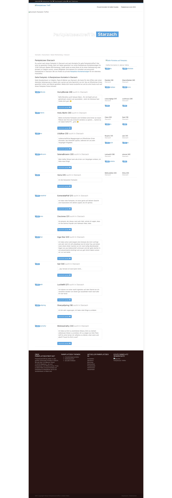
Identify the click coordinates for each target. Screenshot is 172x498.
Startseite (38, 55)
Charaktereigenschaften (72, 357)
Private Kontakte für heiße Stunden (107, 7)
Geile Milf (37, 1)
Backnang (90, 362)
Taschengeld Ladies (60, 1)
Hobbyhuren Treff (47, 1)
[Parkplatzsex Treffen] (43, 7)
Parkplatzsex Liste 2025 (128, 7)
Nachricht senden (63, 107)
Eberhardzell (91, 364)
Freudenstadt (91, 366)
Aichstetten (90, 358)
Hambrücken (91, 367)
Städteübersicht (69, 359)
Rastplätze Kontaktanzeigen (79, 71)
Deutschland (45, 55)
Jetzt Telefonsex (73, 1)
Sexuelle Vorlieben (70, 360)
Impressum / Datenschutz (129, 495)
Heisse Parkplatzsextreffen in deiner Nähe (56, 495)
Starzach (84, 92)
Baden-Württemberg (57, 55)
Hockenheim (91, 369)
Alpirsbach (90, 360)
